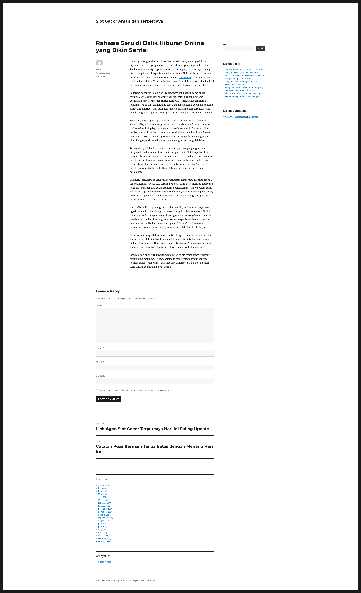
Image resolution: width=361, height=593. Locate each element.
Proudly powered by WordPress (142, 580)
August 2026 (104, 485)
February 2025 (104, 538)
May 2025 (102, 530)
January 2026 (104, 506)
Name (100, 348)
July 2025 (102, 524)
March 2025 (103, 535)
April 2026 (103, 497)
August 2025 (103, 521)
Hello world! (254, 117)
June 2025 (102, 527)
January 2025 (104, 541)
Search (226, 44)
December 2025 (105, 509)
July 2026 (102, 488)
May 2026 (102, 494)
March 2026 (103, 500)
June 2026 (102, 491)
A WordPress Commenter (234, 117)
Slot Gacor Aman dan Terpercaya (129, 21)
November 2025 (105, 512)
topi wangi (185, 77)
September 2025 (105, 518)
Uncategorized (104, 562)
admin (99, 69)
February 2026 (104, 503)
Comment (102, 305)
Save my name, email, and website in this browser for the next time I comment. (135, 390)
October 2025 (104, 515)
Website (100, 376)
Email (100, 362)
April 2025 (102, 532)
